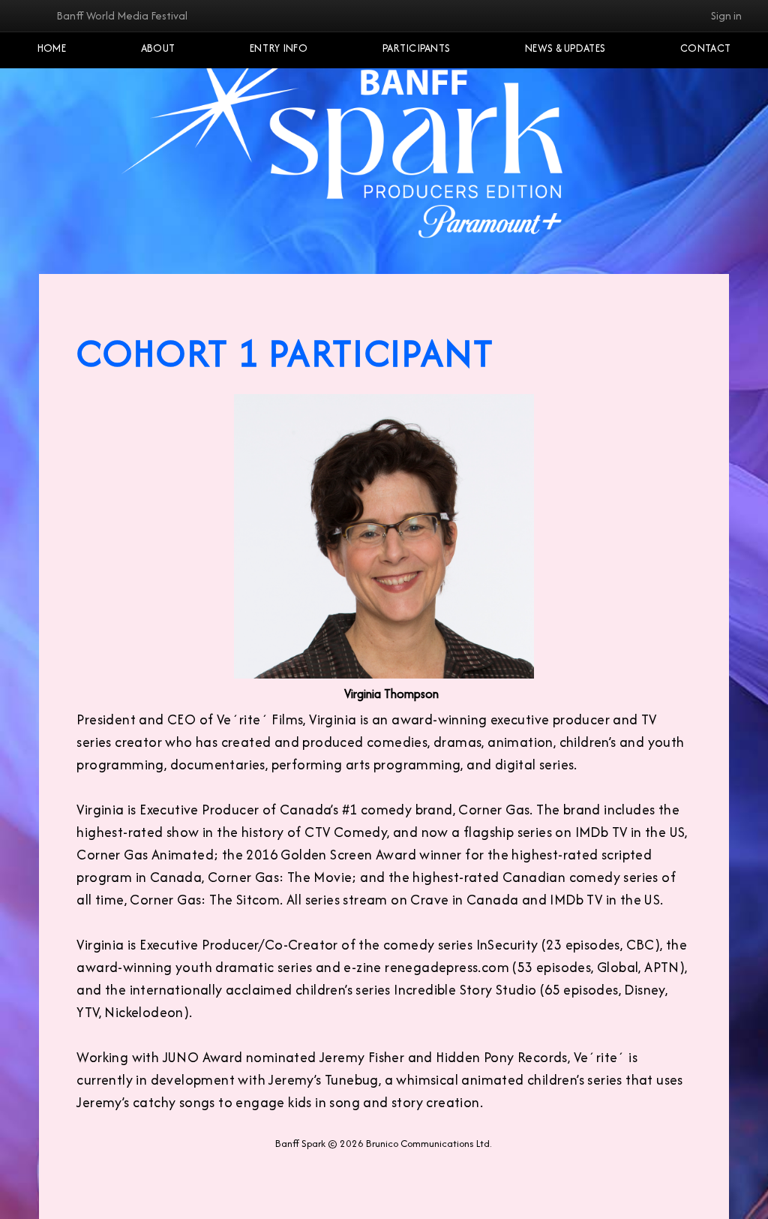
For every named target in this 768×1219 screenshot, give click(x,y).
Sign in (726, 15)
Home (52, 48)
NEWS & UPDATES (565, 48)
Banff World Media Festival (122, 15)
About (158, 48)
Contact (705, 48)
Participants (416, 48)
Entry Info (279, 48)
